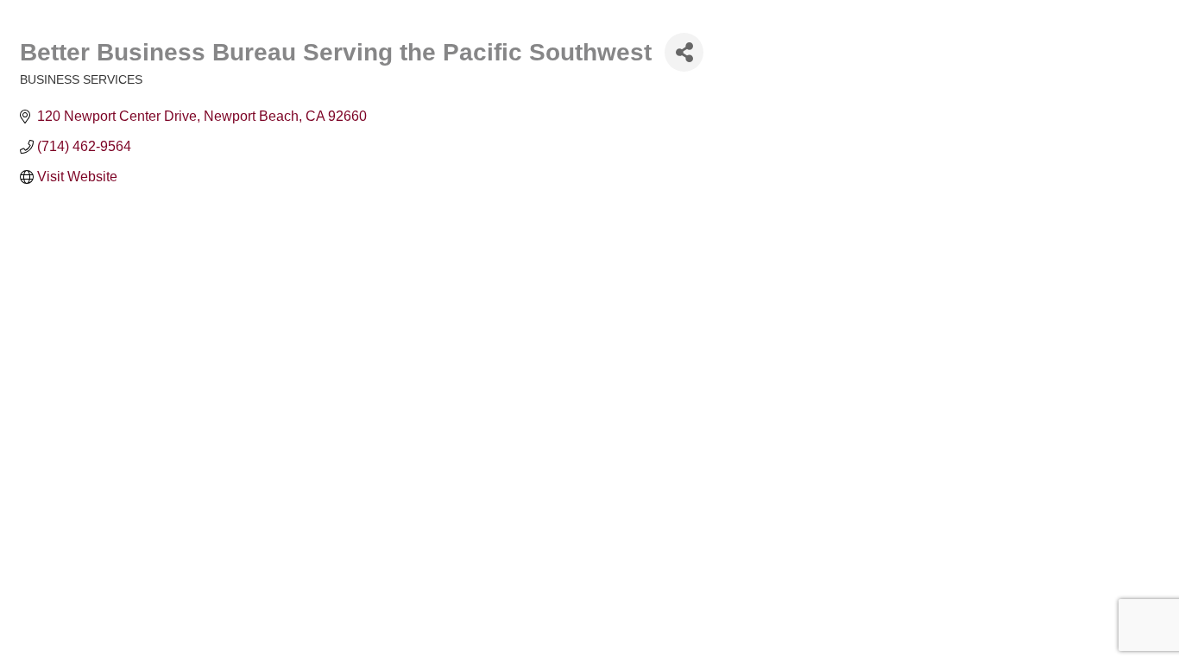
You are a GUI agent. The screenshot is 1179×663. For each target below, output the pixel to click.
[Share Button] (684, 52)
